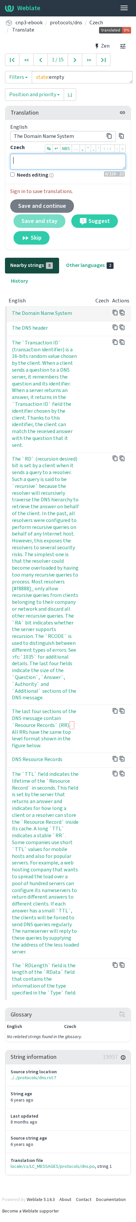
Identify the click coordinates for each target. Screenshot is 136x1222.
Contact (83, 1199)
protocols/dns (66, 22)
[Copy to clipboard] (109, 136)
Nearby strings (30, 265)
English (18, 126)
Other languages (88, 265)
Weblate (28, 8)
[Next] (75, 60)
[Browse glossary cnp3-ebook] (122, 1014)
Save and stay (39, 221)
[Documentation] (123, 1057)
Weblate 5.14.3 (41, 1199)
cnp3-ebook (29, 22)
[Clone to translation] (121, 136)
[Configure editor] (123, 46)
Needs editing (32, 174)
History (19, 280)
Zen (105, 45)
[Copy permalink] (122, 113)
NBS (66, 148)
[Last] (103, 60)
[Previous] (40, 60)
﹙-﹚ (107, 148)
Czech (96, 22)
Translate (23, 29)
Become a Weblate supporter (30, 1211)
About (65, 1199)
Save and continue (42, 206)
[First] (12, 60)
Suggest (98, 221)
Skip (35, 238)
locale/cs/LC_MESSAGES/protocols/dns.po (53, 1166)
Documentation (111, 1199)
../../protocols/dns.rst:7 (33, 1078)
